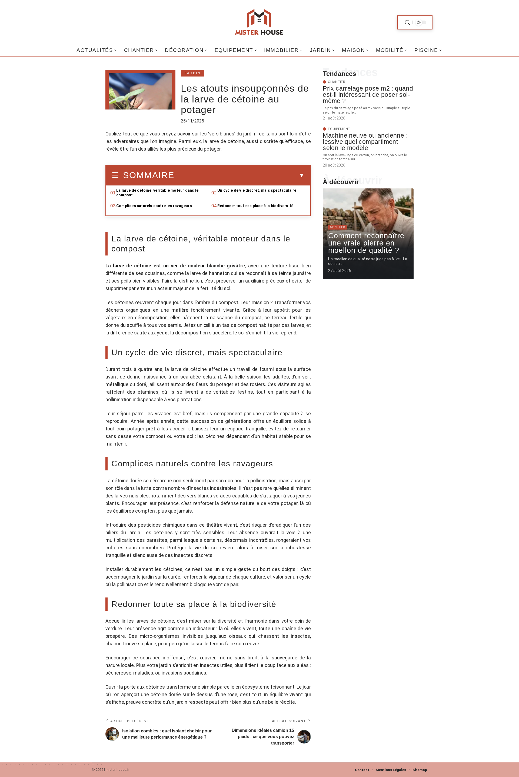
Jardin (193, 73)
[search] (407, 22)
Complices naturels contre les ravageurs (154, 206)
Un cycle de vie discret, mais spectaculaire (257, 190)
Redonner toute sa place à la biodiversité (255, 206)
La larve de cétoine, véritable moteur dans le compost (157, 192)
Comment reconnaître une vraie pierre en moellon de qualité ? (366, 243)
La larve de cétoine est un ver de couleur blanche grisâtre (175, 265)
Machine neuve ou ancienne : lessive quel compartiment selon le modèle (365, 141)
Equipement (339, 129)
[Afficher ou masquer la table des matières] (239, 175)
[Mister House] (259, 22)
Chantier (336, 82)
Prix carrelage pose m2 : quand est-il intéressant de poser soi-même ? (368, 94)
